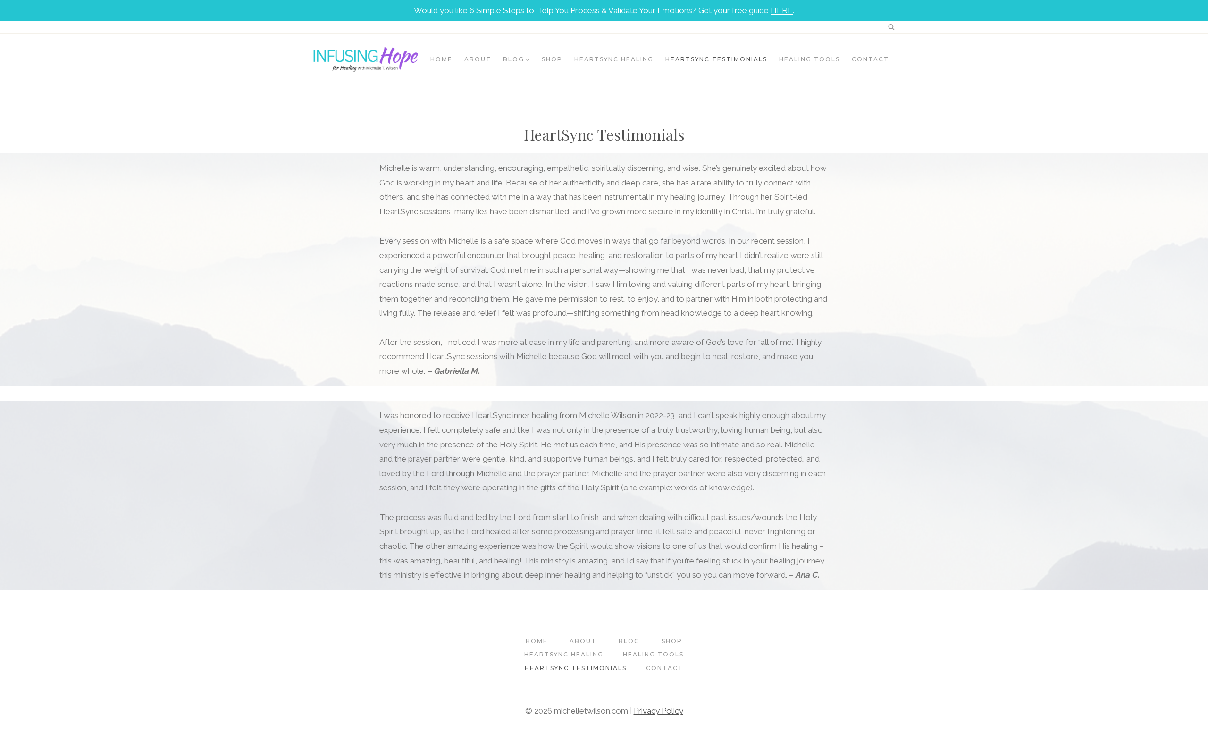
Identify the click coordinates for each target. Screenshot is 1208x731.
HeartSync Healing (614, 59)
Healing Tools (809, 59)
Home (441, 59)
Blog (629, 641)
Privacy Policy (658, 710)
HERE (782, 10)
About (477, 59)
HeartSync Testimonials (716, 59)
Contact (870, 59)
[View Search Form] (891, 27)
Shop (552, 59)
